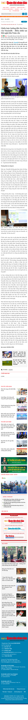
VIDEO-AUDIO (6, 7)
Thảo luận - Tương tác (7, 691)
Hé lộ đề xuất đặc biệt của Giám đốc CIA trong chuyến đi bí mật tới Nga (8, 434)
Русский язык (16, 10)
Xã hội (2, 19)
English (17, 9)
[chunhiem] (14, 469)
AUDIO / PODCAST (7, 496)
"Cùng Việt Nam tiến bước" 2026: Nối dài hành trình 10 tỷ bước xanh (8, 579)
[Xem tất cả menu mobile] (26, 14)
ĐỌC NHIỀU (5, 543)
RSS (25, 691)
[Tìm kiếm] (23, 14)
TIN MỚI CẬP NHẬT (6, 421)
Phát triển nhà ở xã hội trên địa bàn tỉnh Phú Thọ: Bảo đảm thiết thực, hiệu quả (8, 415)
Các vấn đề (7, 19)
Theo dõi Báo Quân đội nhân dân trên (8, 24)
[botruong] (14, 461)
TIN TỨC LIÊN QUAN (6, 386)
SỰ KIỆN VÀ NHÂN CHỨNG (7, 9)
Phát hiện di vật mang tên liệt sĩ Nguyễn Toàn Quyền (8, 587)
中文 (21, 9)
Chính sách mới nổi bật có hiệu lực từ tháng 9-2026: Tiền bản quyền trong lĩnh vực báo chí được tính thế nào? (8, 614)
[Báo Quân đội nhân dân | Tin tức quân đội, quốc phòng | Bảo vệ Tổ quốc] (14, 3)
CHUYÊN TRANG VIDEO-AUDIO (9, 474)
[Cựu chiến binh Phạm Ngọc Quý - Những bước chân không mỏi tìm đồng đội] (14, 554)
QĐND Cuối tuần (20, 7)
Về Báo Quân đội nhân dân (8, 689)
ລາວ (25, 9)
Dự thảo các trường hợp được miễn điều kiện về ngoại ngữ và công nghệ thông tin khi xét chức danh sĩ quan (8, 624)
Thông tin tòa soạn (21, 689)
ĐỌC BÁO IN (13, 7)
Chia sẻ (24, 21)
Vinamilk (16, 42)
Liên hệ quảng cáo (18, 691)
